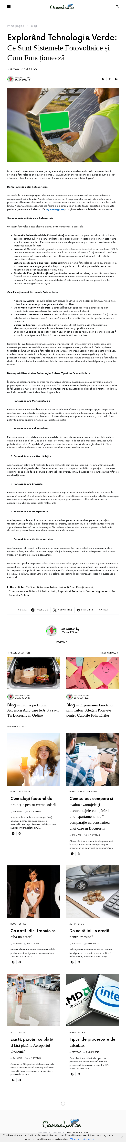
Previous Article (20, 653)
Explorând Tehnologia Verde (76, 591)
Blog (34, 26)
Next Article (108, 653)
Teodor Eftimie (23, 78)
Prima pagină (15, 26)
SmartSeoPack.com (77, 1132)
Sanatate (25, 792)
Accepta (88, 1139)
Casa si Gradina (87, 792)
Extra (22, 924)
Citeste (74, 1139)
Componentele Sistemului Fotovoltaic (32, 591)
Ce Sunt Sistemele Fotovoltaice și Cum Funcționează (59, 587)
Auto (73, 924)
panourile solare (19, 595)
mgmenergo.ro (105, 591)
